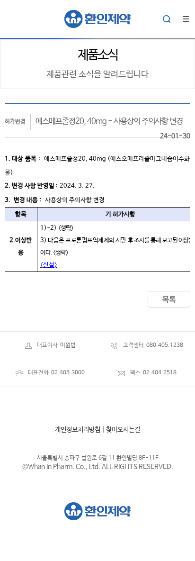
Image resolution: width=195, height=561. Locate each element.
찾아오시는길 (123, 430)
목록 (169, 299)
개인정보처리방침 (77, 430)
